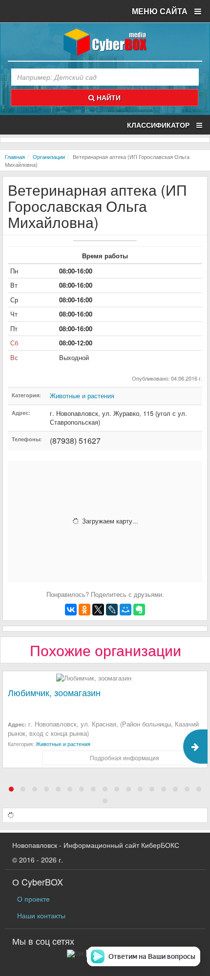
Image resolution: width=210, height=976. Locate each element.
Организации (49, 156)
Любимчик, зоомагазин (54, 692)
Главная (15, 156)
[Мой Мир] (125, 609)
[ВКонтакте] (71, 609)
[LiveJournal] (112, 609)
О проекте (33, 899)
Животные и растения (82, 395)
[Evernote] (139, 609)
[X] (98, 609)
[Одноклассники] (84, 609)
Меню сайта (160, 11)
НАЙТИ (108, 97)
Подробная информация (124, 757)
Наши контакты (41, 915)
